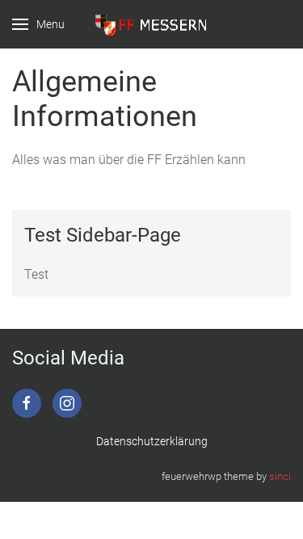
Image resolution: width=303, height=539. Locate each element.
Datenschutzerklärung (152, 441)
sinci (280, 476)
